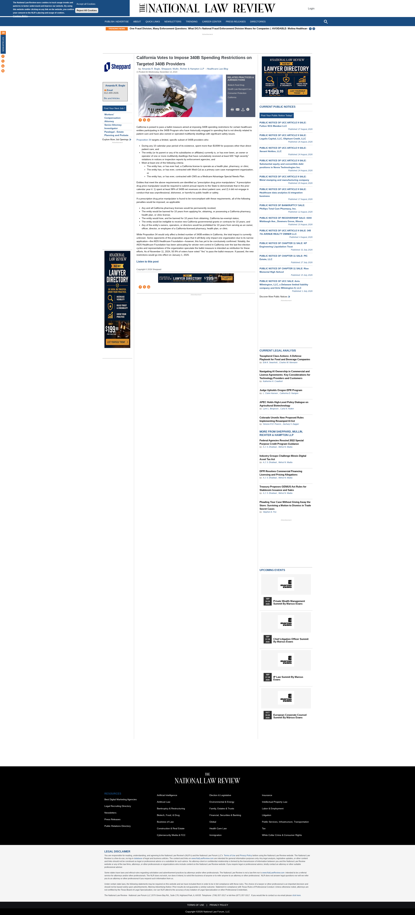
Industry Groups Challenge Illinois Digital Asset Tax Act (283, 457)
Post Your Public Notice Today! (276, 115)
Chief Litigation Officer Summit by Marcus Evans (290, 640)
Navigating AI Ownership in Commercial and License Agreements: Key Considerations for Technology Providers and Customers (285, 375)
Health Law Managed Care (240, 89)
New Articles (3, 44)
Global (212, 821)
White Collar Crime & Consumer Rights (282, 835)
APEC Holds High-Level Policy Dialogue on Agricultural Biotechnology (284, 404)
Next (314, 29)
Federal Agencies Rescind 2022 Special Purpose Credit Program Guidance (282, 442)
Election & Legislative (220, 795)
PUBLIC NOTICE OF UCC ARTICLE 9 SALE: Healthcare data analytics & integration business (283, 192)
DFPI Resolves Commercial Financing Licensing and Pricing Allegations (281, 473)
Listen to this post (147, 261)
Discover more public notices (273, 296)
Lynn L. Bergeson (271, 409)
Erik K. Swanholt (270, 362)
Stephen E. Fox (269, 512)
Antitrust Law (163, 802)
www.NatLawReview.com (202, 858)
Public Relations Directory (117, 826)
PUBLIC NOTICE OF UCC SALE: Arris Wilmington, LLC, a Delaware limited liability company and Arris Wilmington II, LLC (284, 284)
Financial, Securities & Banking (225, 815)
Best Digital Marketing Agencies (120, 799)
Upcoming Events (272, 570)
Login (311, 8)
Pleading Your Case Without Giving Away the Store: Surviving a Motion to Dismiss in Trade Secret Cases (285, 505)
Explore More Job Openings (115, 139)
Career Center (211, 21)
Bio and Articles (112, 98)
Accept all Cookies (86, 4)
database (138, 858)
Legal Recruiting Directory (117, 806)
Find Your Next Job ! (114, 108)
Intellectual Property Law (274, 802)
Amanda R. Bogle (115, 85)
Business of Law (165, 821)
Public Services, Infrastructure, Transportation (285, 821)
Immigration (215, 835)
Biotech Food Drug (236, 85)
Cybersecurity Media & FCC (171, 835)
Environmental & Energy (221, 802)
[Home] (207, 8)
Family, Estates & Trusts (221, 808)
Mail (238, 110)
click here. (296, 895)
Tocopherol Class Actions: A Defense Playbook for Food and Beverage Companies (285, 358)
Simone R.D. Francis (272, 424)
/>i (248, 110)
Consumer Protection (237, 93)
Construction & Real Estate (170, 828)
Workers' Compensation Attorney (112, 118)
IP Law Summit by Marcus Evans (288, 678)
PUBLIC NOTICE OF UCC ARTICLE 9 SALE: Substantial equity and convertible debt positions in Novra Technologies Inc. (283, 164)
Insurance (267, 795)
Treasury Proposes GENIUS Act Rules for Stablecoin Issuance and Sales (283, 488)
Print (233, 110)
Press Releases (112, 819)
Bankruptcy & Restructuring (171, 808)
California (232, 97)
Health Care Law (218, 828)
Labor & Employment (273, 808)
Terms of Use (229, 855)
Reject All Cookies (87, 10)
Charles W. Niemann (288, 362)
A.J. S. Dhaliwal (270, 447)
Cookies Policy (20, 16)
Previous (310, 29)
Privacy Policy (246, 855)
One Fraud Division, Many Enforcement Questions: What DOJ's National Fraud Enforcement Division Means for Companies (199, 28)
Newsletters (172, 21)
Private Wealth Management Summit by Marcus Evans (289, 602)
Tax (264, 828)
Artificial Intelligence (167, 795)
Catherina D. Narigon (289, 393)
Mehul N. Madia (285, 447)
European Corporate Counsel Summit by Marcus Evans (290, 716)
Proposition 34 (143, 139)
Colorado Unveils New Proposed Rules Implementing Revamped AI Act (282, 419)
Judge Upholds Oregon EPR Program (281, 390)
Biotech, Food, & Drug (168, 815)
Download (243, 110)
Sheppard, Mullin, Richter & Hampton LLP (182, 68)
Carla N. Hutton (287, 409)
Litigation (266, 815)
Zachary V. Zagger (291, 424)
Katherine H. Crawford (273, 381)
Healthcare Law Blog (217, 68)
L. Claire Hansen (270, 393)
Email (110, 90)
